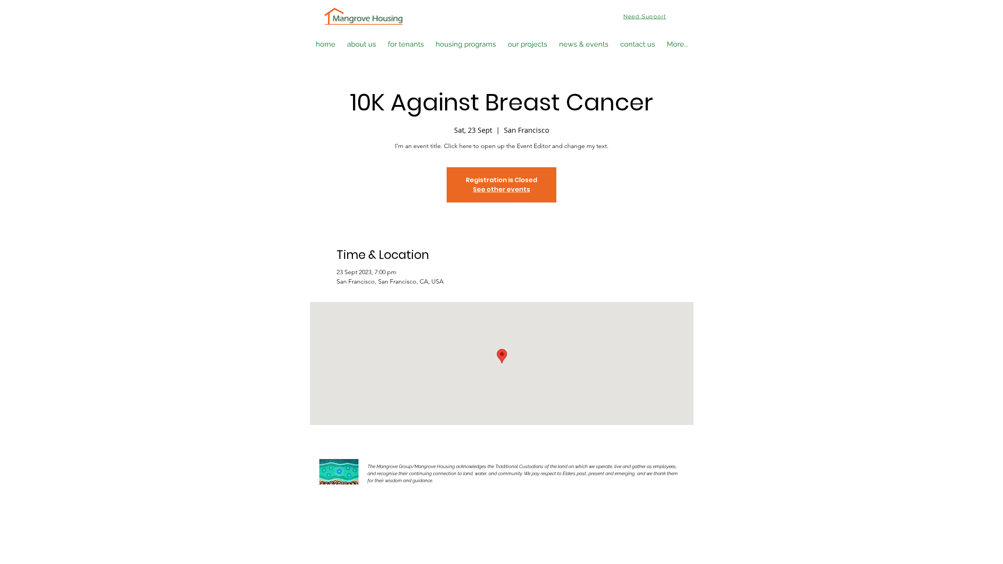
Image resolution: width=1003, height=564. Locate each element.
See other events (501, 189)
